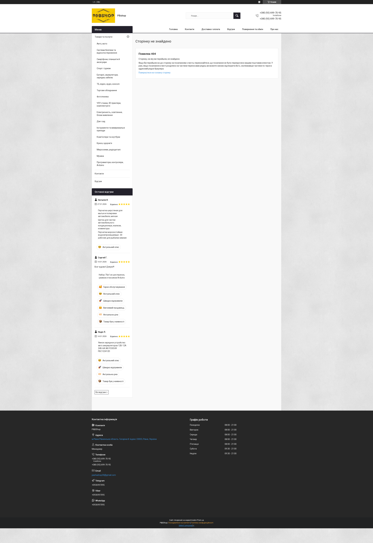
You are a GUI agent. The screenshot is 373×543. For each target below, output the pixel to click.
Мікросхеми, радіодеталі (108, 149)
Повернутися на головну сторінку (154, 72)
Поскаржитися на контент (179, 523)
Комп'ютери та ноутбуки (108, 137)
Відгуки (231, 29)
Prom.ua (200, 520)
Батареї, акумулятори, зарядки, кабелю (107, 76)
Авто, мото (102, 43)
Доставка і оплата (211, 29)
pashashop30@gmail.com (104, 475)
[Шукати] (236, 16)
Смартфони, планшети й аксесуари (108, 60)
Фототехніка (103, 96)
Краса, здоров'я (104, 143)
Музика (100, 156)
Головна (173, 29)
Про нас (274, 29)
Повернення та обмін (252, 29)
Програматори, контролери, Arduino (110, 163)
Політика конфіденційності (202, 523)
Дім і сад (101, 121)
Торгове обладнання (107, 90)
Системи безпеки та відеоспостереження (107, 51)
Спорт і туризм (104, 68)
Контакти (189, 29)
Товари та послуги (103, 37)
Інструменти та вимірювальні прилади (111, 129)
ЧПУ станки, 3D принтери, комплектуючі (109, 104)
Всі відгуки (101, 392)
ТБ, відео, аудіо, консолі (108, 84)
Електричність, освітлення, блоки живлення (109, 113)
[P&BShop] (103, 15)
